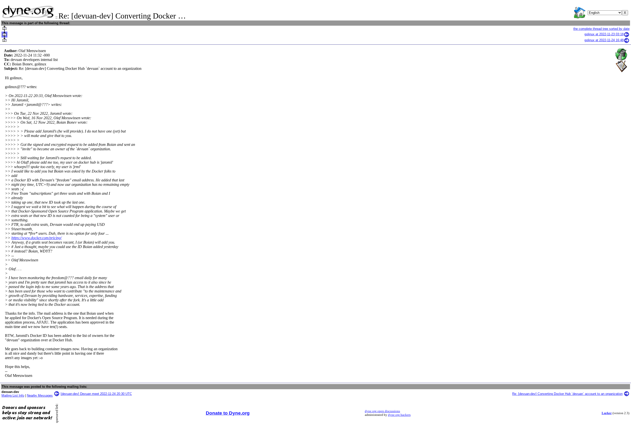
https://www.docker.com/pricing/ (36, 238)
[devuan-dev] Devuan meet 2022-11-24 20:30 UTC (96, 394)
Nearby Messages (40, 395)
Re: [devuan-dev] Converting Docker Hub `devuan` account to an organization (567, 394)
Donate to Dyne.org (228, 413)
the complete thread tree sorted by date (601, 29)
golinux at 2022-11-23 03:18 (604, 34)
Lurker (607, 413)
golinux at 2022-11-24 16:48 (604, 40)
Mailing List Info (12, 395)
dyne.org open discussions (382, 411)
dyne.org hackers (399, 415)
